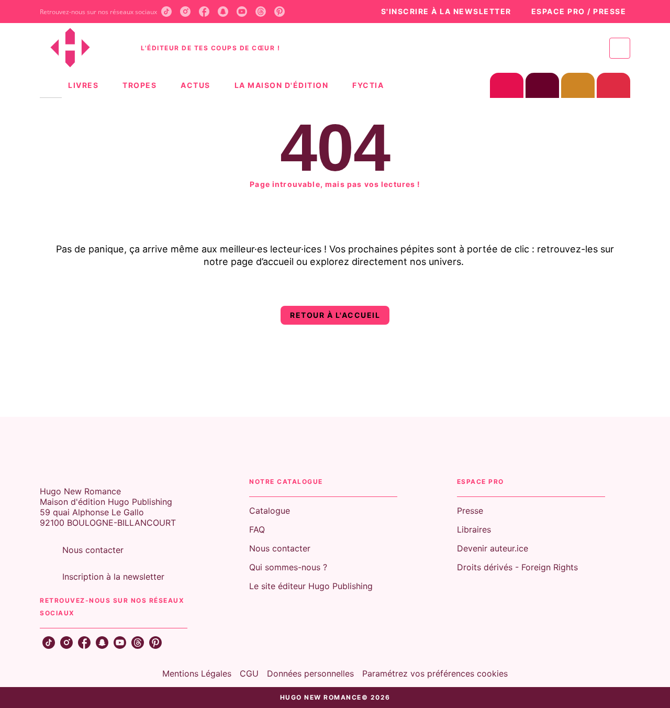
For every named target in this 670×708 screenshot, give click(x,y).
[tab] (51, 85)
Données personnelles (310, 673)
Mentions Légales (196, 673)
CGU (249, 673)
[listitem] (166, 11)
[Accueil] (84, 48)
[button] (440, 11)
